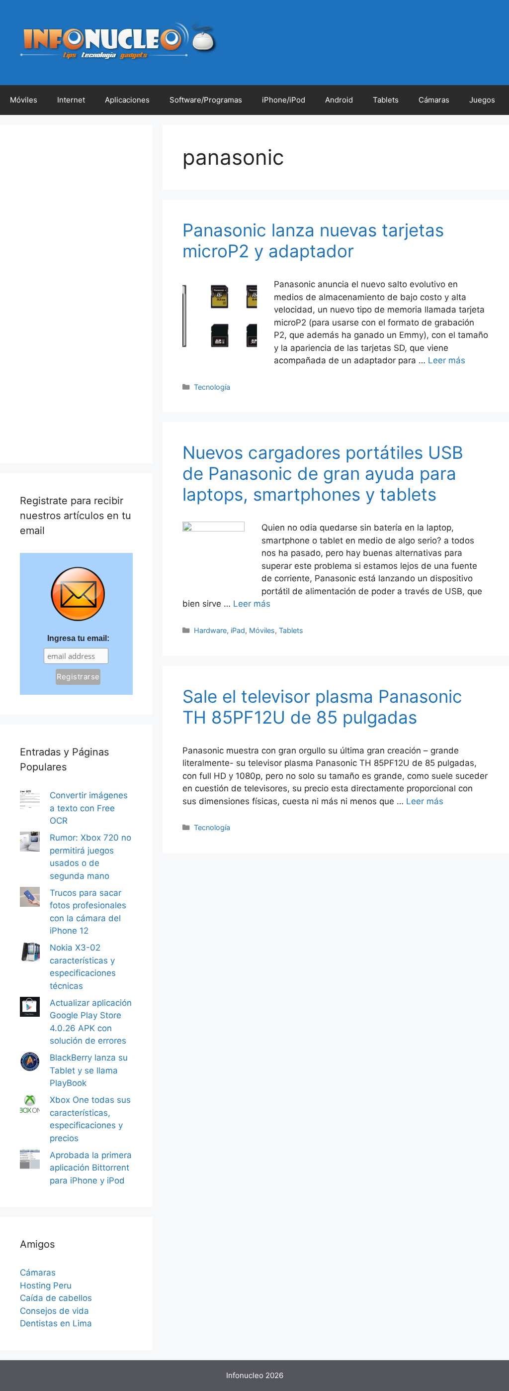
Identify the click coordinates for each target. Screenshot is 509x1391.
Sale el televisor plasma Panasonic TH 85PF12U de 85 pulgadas (322, 707)
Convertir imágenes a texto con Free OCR (89, 808)
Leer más (446, 360)
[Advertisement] (76, 294)
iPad (238, 630)
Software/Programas (206, 100)
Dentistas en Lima (56, 1323)
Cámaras (434, 100)
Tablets (386, 100)
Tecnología (212, 387)
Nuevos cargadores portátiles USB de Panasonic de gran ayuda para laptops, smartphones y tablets (322, 473)
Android (339, 100)
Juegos (482, 100)
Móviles (23, 100)
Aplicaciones (127, 100)
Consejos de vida (54, 1311)
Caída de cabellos (56, 1298)
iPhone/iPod (283, 100)
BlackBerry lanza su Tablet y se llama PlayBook (89, 1070)
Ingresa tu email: (78, 638)
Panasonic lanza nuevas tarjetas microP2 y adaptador (313, 240)
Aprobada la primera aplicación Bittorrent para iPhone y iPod (91, 1167)
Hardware (210, 630)
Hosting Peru (46, 1285)
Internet (71, 100)
